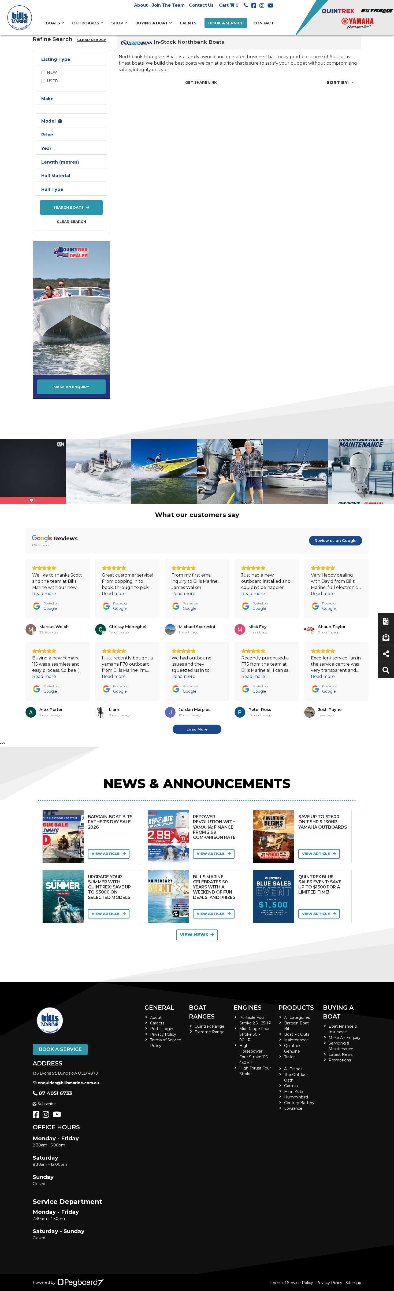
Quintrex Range (209, 1026)
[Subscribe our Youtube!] (58, 1115)
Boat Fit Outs (296, 1034)
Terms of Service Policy (291, 1282)
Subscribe (47, 1103)
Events (188, 22)
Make (47, 98)
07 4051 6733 (55, 1093)
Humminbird (296, 1097)
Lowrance (293, 1108)
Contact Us (201, 5)
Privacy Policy (163, 1034)
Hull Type (52, 189)
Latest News (340, 1054)
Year (46, 148)
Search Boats (68, 207)
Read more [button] (44, 593)
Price (47, 134)
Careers (157, 1023)
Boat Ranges (202, 1012)
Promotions (340, 1060)
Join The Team (168, 5)
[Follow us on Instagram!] (47, 1115)
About (141, 5)
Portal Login (161, 1028)
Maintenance (296, 1040)
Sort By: (338, 82)
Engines (248, 1007)
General (159, 1007)
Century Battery (299, 1102)
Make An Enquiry (344, 1037)
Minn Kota (293, 1091)
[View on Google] (30, 629)
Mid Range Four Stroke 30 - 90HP (254, 1034)
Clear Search (71, 221)
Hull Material (55, 175)
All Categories (297, 1017)
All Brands (293, 1069)
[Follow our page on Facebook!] (254, 5)
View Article (106, 853)
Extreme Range (210, 1032)
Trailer (289, 1056)
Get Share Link (201, 82)
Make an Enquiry (71, 387)
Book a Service (225, 22)
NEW (52, 72)
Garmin (291, 1085)
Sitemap (353, 1282)
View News (194, 934)
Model (48, 121)
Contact (263, 22)
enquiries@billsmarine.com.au (68, 1082)
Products (296, 1007)
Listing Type (55, 59)
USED (52, 81)
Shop (117, 22)
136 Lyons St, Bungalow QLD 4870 (65, 1073)
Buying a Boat (338, 1012)
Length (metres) (60, 162)
